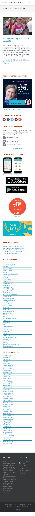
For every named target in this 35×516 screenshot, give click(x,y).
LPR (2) (5, 324)
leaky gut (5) (6, 322)
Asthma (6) (6, 272)
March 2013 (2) (7, 428)
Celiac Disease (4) (8, 279)
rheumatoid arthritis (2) (10, 337)
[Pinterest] (16, 119)
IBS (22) (5, 315)
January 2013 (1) (7, 430)
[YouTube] (4, 119)
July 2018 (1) (6, 376)
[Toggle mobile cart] (29, 3)
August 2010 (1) (7, 443)
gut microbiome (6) (8, 311)
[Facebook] (8, 119)
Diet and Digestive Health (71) (11, 294)
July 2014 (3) (6, 406)
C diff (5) (5, 278)
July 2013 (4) (6, 423)
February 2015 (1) (8, 398)
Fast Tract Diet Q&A (19, 246)
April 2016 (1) (6, 389)
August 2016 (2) (7, 387)
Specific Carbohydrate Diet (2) (11, 345)
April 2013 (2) (7, 426)
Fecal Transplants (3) (9, 300)
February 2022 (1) (8, 365)
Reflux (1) (5, 333)
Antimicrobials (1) (8, 270)
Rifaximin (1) (7, 339)
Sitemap (17, 510)
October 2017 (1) (7, 378)
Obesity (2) (6, 328)
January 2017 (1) (7, 384)
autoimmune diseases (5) (10, 274)
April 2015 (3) (7, 395)
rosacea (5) (6, 341)
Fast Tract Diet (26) (8, 298)
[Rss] (20, 119)
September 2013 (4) (8, 419)
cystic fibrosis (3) (8, 291)
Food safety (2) (7, 307)
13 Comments (18, 62)
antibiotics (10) (7, 268)
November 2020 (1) (8, 369)
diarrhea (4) (6, 292)
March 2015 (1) (7, 397)
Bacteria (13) (6, 276)
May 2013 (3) (6, 424)
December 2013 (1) (8, 413)
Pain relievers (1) (8, 330)
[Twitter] (12, 119)
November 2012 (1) (8, 432)
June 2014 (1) (6, 408)
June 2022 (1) (6, 359)
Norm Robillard (9, 60)
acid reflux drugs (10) (9, 265)
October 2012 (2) (7, 434)
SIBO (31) (5, 343)
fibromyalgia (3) (7, 304)
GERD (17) (6, 309)
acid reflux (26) (7, 263)
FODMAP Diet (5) (8, 305)
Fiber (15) (5, 302)
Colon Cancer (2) (7, 283)
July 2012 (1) (6, 439)
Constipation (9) (7, 285)
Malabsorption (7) (8, 326)
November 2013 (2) (8, 415)
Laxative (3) (6, 320)
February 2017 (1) (8, 382)
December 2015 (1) (8, 393)
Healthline (17, 216)
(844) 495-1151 (25, 462)
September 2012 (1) (8, 436)
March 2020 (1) (7, 372)
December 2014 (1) (8, 402)
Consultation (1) (7, 287)
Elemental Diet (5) (8, 296)
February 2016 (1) (8, 391)
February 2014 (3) (8, 411)
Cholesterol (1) (7, 281)
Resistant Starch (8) (8, 335)
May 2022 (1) (6, 361)
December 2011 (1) (8, 441)
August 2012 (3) (7, 438)
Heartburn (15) (7, 313)
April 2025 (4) (7, 356)
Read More (6, 63)
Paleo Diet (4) (6, 332)
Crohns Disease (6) (8, 289)
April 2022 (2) (7, 363)
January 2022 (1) (7, 367)
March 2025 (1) (7, 357)
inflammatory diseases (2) (10, 319)
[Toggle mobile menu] (33, 3)
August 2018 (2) (7, 374)
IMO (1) (5, 317)
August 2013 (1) (7, 421)
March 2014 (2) (7, 410)
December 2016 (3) (8, 385)
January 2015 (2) (7, 400)
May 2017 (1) (6, 380)
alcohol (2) (6, 266)
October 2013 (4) (7, 417)
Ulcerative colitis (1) (8, 346)
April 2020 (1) (7, 370)
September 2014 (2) (8, 404)
